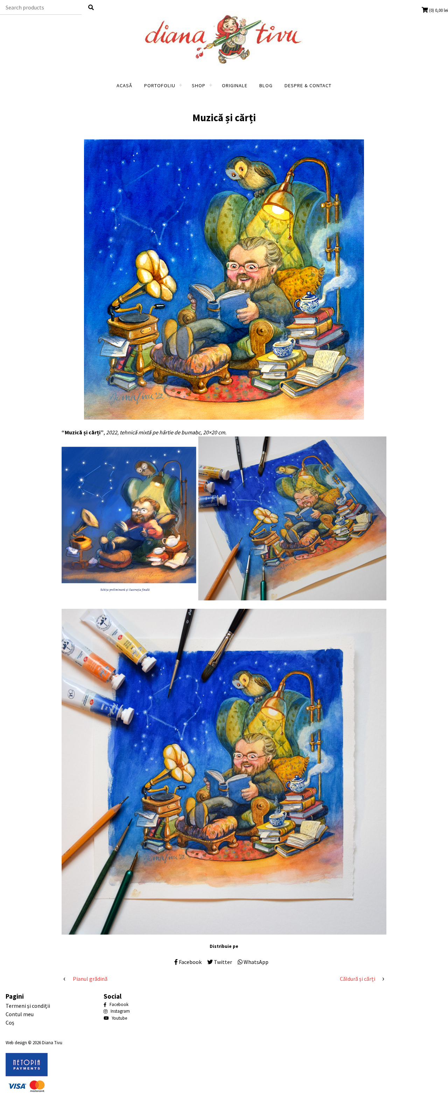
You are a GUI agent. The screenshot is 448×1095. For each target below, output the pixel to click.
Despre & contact (308, 85)
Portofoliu (159, 85)
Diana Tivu (52, 1042)
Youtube (119, 1018)
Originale (234, 85)
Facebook (118, 1004)
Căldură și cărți (357, 978)
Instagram (120, 1011)
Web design (16, 1042)
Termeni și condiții (28, 1005)
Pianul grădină (90, 978)
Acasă (124, 85)
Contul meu (20, 1014)
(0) (438, 10)
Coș (10, 1022)
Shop (198, 85)
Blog (266, 85)
